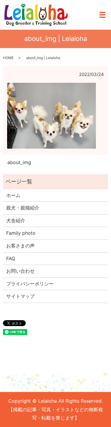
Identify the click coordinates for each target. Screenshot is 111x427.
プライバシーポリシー (30, 284)
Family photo (21, 233)
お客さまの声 (20, 246)
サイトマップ (20, 296)
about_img (19, 162)
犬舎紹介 (15, 220)
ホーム (13, 195)
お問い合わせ (20, 271)
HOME (8, 57)
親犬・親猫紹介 (22, 208)
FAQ (10, 258)
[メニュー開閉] (102, 15)
